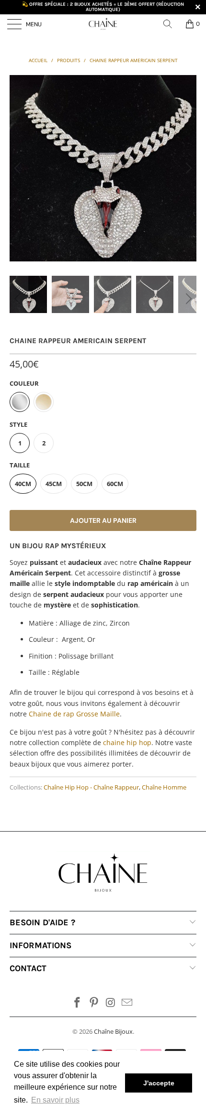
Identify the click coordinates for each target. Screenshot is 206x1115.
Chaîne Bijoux (113, 1031)
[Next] (187, 168)
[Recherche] (171, 24)
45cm (54, 483)
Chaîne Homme (164, 787)
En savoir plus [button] (55, 1100)
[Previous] (18, 168)
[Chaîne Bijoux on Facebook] (77, 1003)
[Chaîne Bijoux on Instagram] (111, 1003)
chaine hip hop (127, 742)
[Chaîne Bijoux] (103, 23)
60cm (115, 483)
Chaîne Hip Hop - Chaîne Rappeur (91, 787)
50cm (84, 483)
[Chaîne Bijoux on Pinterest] (94, 1003)
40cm (23, 483)
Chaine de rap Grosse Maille (74, 713)
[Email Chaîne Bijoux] (127, 1003)
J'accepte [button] (158, 1083)
